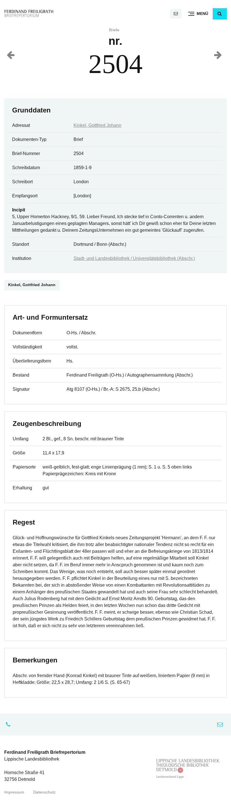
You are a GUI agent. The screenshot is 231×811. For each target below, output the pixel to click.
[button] (220, 13)
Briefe (114, 30)
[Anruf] (9, 724)
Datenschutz (44, 792)
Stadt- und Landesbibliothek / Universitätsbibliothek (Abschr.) (134, 258)
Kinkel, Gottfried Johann (97, 125)
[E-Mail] (175, 13)
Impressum (14, 792)
